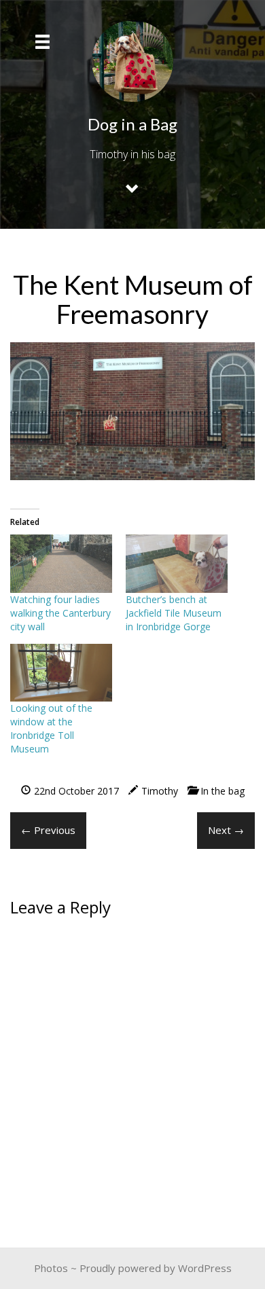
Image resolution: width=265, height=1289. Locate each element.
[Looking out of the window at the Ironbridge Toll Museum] (61, 673)
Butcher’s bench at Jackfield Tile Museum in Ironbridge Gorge (174, 613)
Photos (51, 1268)
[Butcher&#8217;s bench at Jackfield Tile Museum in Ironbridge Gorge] (177, 563)
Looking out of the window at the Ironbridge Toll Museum (51, 728)
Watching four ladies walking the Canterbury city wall (60, 613)
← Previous (48, 830)
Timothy (159, 790)
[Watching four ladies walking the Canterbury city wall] (61, 563)
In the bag (222, 790)
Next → (226, 830)
